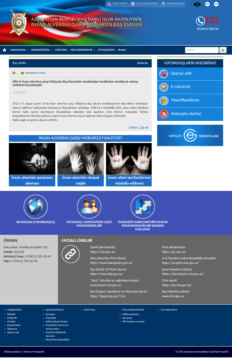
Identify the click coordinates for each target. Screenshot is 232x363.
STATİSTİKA (89, 310)
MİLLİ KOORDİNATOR (133, 310)
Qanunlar (50, 314)
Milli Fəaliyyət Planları (57, 321)
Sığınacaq (12, 329)
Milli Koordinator (130, 314)
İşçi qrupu (127, 318)
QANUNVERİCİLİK (55, 310)
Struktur (11, 321)
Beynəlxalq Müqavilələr (57, 339)
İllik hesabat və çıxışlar (133, 321)
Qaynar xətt (13, 332)
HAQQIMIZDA (14, 310)
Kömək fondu (13, 325)
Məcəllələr (51, 318)
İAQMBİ (11, 314)
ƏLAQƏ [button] (122, 50)
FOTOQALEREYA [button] (106, 50)
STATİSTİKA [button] (61, 50)
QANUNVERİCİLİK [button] (40, 50)
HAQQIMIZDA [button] (18, 50)
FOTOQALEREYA (169, 310)
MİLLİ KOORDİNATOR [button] (81, 50)
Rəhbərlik (12, 318)
